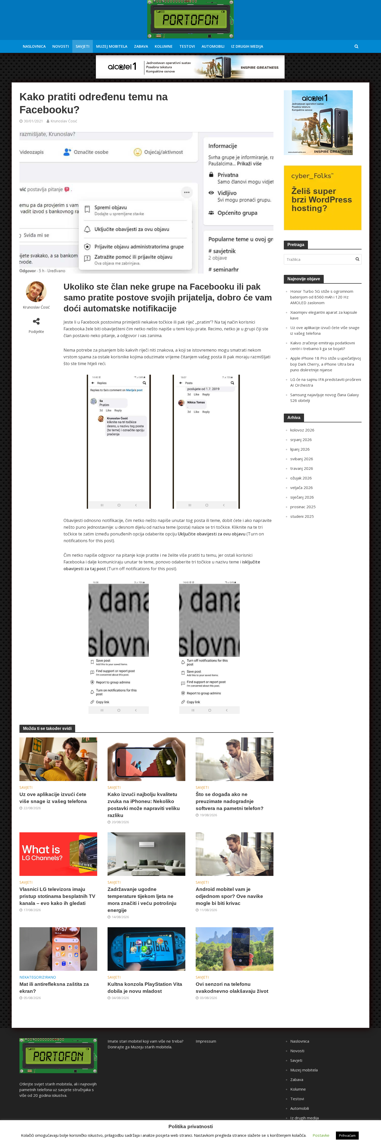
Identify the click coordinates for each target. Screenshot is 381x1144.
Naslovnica (34, 46)
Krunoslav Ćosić (64, 120)
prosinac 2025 (303, 506)
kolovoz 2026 (302, 430)
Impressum (206, 1041)
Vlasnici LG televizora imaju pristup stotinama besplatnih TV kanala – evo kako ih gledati (57, 896)
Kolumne (164, 46)
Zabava (141, 46)
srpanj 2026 (301, 439)
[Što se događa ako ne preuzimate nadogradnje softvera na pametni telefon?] (234, 759)
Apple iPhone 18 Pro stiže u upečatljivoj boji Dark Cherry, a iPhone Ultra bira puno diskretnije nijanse (325, 363)
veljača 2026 (301, 487)
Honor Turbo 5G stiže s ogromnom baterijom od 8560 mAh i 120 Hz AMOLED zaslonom (321, 297)
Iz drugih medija (247, 46)
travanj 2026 (301, 468)
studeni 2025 (302, 516)
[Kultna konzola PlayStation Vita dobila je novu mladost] (146, 948)
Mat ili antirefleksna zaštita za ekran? (54, 987)
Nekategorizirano (37, 977)
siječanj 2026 (302, 497)
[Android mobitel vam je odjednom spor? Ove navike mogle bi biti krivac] (234, 853)
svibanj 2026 (301, 458)
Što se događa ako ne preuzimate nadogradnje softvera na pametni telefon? (230, 801)
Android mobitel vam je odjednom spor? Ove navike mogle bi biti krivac (229, 896)
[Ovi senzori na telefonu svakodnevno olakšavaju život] (234, 948)
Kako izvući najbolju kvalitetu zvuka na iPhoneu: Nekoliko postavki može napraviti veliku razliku (144, 805)
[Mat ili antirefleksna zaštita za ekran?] (58, 948)
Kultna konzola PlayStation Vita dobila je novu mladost (145, 987)
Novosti (60, 46)
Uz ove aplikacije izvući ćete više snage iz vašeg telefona (53, 798)
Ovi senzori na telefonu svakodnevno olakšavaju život (232, 987)
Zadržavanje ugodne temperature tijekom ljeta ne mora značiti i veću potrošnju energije (142, 900)
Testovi (187, 46)
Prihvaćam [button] (347, 1135)
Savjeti (82, 46)
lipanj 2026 (300, 449)
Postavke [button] (321, 1135)
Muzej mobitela (111, 46)
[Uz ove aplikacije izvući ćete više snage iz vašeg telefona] (58, 759)
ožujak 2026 (301, 477)
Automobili (213, 46)
